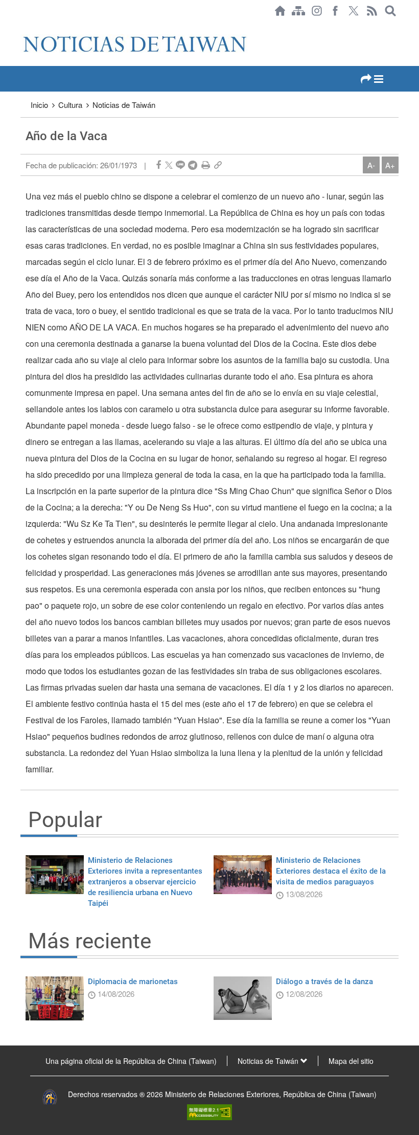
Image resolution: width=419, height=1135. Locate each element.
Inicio (39, 104)
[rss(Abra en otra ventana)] (372, 11)
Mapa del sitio (351, 1061)
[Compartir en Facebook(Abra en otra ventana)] (158, 165)
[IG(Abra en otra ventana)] (317, 11)
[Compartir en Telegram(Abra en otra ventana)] (193, 165)
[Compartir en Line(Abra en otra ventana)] (180, 165)
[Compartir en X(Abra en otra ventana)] (169, 165)
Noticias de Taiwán (123, 104)
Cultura (70, 104)
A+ (390, 165)
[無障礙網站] (209, 1111)
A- (371, 165)
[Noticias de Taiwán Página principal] (280, 11)
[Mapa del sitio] (298, 11)
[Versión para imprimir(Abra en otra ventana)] (206, 165)
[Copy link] (218, 165)
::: (23, 26)
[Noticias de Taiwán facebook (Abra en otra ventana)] (335, 11)
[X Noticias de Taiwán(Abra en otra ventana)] (353, 11)
